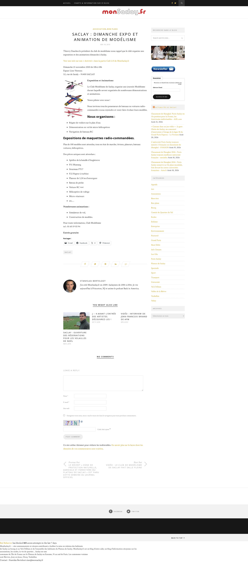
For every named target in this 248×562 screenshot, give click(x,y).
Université (155, 282)
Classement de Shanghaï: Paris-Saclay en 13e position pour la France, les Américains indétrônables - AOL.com (167, 116)
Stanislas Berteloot (93, 281)
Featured (154, 235)
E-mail (66, 402)
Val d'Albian (156, 286)
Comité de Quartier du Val (162, 212)
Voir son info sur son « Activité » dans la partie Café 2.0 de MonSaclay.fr (96, 60)
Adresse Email (157, 87)
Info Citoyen (156, 249)
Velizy (153, 300)
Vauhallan (155, 296)
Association (99, 29)
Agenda (154, 184)
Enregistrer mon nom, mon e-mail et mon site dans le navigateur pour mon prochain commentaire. (101, 416)
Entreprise (155, 226)
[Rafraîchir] (81, 421)
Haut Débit (155, 245)
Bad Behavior (6, 542)
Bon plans (112, 29)
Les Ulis (154, 254)
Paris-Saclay (156, 259)
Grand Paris (156, 240)
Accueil (67, 3)
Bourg (153, 207)
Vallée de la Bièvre (158, 291)
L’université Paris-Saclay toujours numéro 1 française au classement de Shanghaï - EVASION (166, 145)
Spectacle (155, 268)
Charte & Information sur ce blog (91, 3)
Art (152, 189)
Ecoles (153, 217)
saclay (68, 252)
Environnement (157, 231)
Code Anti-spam (103, 429)
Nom (65, 396)
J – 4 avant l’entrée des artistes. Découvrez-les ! (104, 316)
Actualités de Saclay (166, 107)
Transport (155, 277)
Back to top (177, 538)
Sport (153, 273)
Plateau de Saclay (158, 263)
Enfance (154, 221)
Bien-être (155, 198)
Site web (66, 408)
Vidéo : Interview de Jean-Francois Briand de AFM (134, 316)
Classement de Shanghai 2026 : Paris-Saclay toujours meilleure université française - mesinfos (166, 155)
